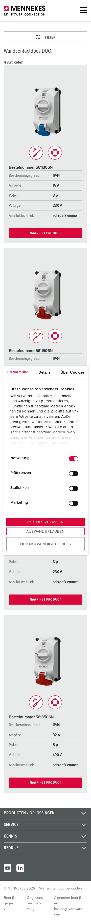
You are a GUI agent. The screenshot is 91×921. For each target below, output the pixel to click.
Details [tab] (44, 372)
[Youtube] (7, 868)
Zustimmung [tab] (17, 372)
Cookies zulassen (45, 522)
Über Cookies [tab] (72, 372)
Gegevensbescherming (35, 903)
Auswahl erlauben (45, 531)
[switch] (73, 473)
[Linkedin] (20, 868)
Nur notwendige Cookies (45, 544)
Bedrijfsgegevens (10, 903)
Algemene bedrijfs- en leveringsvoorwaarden (69, 906)
